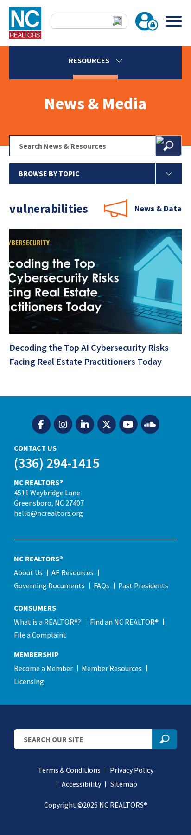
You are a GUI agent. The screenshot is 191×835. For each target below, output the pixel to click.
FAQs (101, 585)
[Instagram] (63, 424)
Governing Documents (49, 585)
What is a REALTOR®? (47, 621)
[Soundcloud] (150, 424)
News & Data (158, 208)
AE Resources (72, 572)
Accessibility (81, 784)
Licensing (29, 681)
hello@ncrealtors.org (48, 513)
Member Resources (112, 668)
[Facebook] (41, 424)
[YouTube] (128, 424)
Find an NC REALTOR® (124, 621)
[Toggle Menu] (174, 21)
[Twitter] (106, 424)
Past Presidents (143, 585)
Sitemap (123, 784)
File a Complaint (40, 634)
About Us (28, 572)
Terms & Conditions (69, 770)
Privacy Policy (131, 770)
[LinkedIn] (85, 424)
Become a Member (43, 668)
